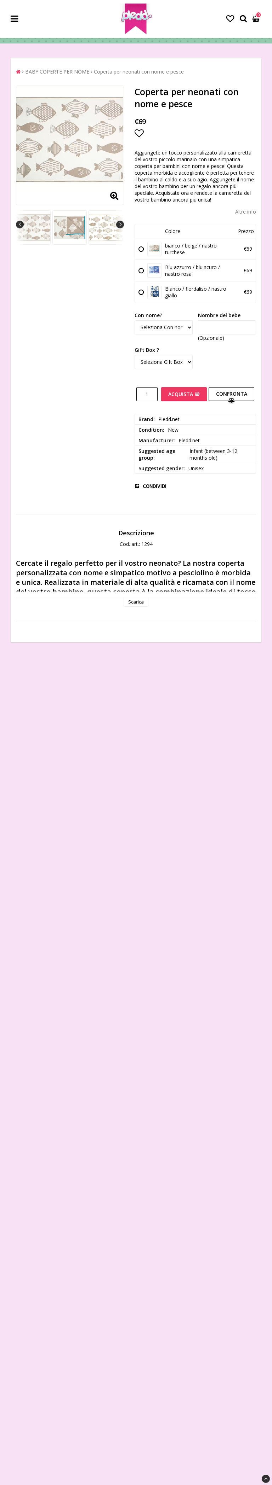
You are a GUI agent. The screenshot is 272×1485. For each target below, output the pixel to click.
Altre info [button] (245, 211)
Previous (20, 224)
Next (120, 224)
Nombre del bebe (219, 315)
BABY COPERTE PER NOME (57, 71)
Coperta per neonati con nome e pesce (139, 71)
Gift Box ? (147, 349)
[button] (230, 18)
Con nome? (148, 315)
